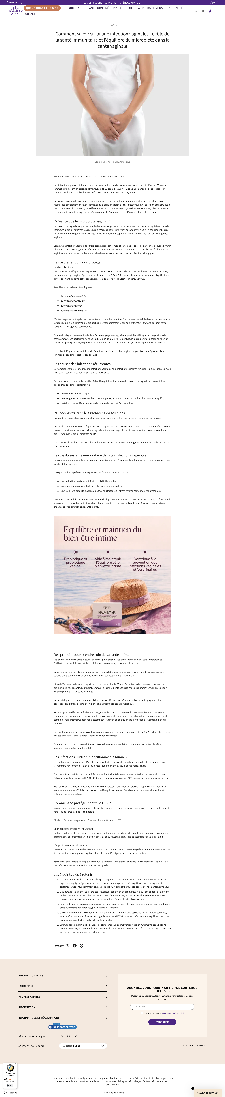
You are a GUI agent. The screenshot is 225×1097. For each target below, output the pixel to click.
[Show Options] (146, 575)
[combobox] (111, 575)
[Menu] (15, 1064)
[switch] (10, 1085)
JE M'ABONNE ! (112, 596)
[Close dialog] (147, 481)
